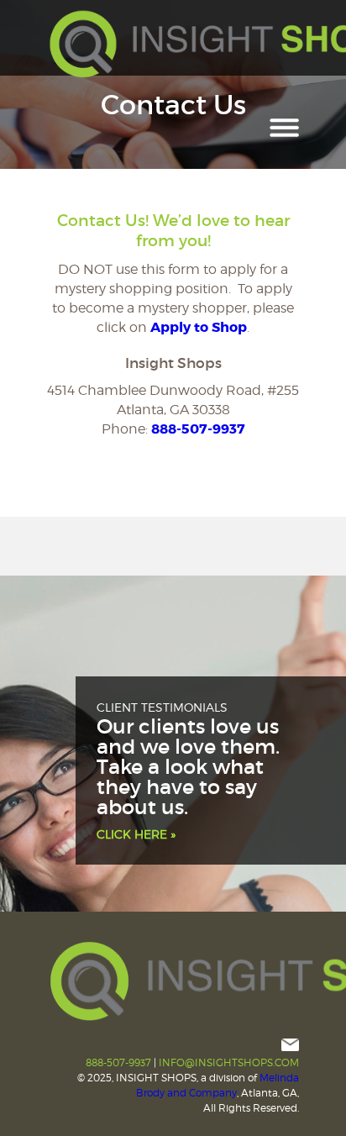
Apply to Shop (198, 327)
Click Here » (136, 834)
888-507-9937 (198, 429)
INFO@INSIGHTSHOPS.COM (229, 1062)
